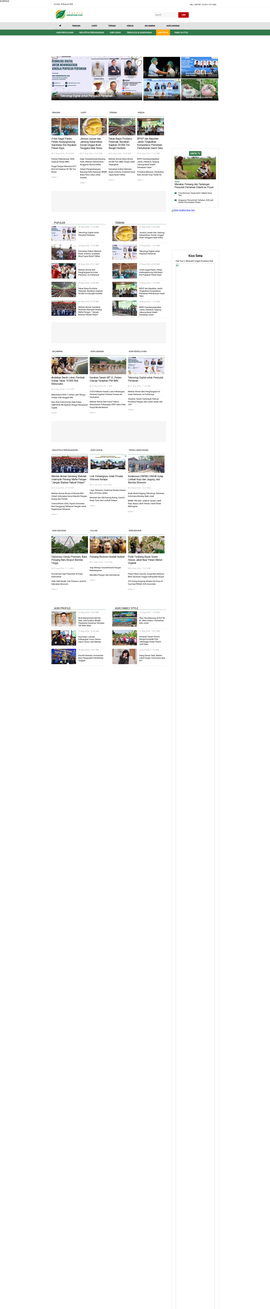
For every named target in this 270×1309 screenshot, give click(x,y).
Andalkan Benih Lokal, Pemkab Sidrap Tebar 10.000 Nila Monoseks (68, 380)
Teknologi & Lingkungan (139, 32)
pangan (56, 112)
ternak (113, 112)
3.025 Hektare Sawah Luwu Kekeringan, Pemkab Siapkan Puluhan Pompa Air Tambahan (107, 394)
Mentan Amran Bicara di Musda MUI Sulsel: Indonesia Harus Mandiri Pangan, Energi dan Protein (69, 496)
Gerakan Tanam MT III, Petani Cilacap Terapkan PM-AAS (105, 379)
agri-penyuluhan (138, 351)
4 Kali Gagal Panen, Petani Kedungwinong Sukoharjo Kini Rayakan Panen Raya (63, 143)
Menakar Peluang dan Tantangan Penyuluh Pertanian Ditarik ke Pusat (194, 186)
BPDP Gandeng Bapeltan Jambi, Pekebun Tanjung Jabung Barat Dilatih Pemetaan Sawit (150, 311)
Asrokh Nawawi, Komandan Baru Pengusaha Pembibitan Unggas (90, 658)
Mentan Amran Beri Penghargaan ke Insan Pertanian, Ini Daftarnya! (88, 272)
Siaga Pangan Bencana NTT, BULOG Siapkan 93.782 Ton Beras (63, 169)
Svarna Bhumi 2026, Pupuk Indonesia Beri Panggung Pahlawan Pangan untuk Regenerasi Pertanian (68, 506)
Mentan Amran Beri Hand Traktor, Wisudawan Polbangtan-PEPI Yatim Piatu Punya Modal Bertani (108, 405)
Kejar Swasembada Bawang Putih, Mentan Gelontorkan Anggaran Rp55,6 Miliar (92, 162)
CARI (183, 15)
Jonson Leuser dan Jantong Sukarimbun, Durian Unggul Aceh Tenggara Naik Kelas (91, 143)
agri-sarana (97, 351)
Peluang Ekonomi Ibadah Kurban (107, 556)
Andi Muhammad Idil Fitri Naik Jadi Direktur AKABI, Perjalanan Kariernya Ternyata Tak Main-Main (91, 622)
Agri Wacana (59, 530)
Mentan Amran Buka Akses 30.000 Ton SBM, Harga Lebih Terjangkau (122, 162)
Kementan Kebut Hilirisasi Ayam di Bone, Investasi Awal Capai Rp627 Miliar (122, 172)
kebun (141, 112)
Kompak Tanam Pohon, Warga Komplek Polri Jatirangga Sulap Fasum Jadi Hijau (150, 640)
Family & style (181, 32)
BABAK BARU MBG (155, 75)
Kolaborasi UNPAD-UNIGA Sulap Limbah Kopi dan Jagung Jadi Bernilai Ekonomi (145, 479)
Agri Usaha (115, 32)
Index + (54, 177)
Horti (94, 26)
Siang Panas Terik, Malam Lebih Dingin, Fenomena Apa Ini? (152, 658)
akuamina (57, 351)
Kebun (130, 26)
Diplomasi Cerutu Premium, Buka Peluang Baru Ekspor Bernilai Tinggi (69, 560)
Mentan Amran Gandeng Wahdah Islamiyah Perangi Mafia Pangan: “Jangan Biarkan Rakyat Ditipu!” (90, 311)
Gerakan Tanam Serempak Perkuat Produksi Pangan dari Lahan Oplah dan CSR (145, 402)
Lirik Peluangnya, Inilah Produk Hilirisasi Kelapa (106, 478)
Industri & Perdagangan (91, 32)
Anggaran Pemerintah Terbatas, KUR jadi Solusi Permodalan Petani (195, 201)
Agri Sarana (173, 26)
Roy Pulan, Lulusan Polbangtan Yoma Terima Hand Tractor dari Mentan (89, 639)
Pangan (76, 26)
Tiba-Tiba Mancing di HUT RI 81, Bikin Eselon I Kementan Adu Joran (152, 620)
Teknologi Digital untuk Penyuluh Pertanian (86, 95)
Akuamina (150, 26)
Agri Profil (163, 32)
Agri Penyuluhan (64, 32)
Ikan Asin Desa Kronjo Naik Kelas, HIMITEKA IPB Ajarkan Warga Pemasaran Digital (69, 405)
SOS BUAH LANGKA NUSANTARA (199, 97)
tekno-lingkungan (138, 450)
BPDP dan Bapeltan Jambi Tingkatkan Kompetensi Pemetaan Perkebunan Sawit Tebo (150, 143)
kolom (93, 530)
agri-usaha (96, 450)
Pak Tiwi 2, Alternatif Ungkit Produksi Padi (194, 261)
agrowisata (135, 530)
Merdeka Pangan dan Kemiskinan (105, 575)
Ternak (112, 26)
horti (83, 112)
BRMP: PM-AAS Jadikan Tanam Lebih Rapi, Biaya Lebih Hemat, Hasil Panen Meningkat (144, 503)
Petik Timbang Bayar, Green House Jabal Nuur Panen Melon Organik (145, 560)
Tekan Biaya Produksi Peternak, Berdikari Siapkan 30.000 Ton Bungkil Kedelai (120, 143)
